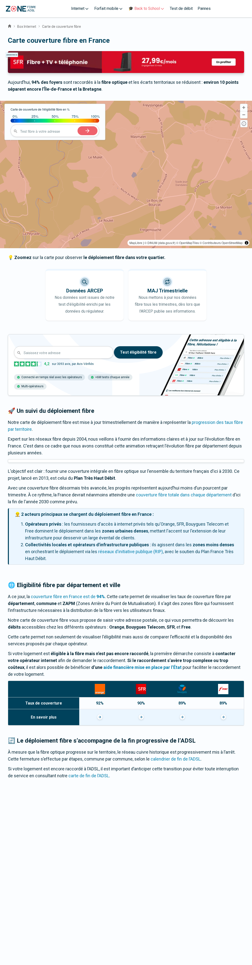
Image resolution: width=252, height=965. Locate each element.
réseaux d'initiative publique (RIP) (130, 551)
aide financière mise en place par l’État (142, 667)
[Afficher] (100, 717)
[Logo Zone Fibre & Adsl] (21, 9)
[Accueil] (9, 25)
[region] (126, 174)
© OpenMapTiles (187, 243)
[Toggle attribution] (247, 243)
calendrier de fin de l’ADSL (176, 759)
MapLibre (135, 243)
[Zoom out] (243, 114)
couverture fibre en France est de (68, 596)
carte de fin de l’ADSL (88, 775)
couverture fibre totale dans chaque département (184, 494)
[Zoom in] (243, 107)
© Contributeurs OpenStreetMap (221, 243)
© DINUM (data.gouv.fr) (159, 243)
